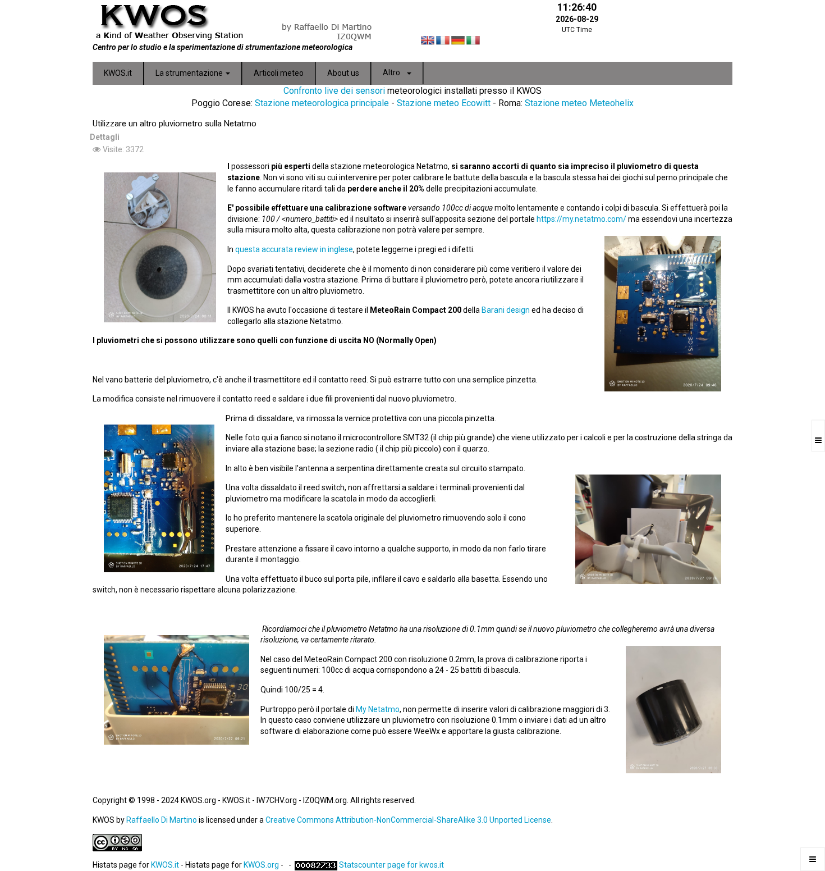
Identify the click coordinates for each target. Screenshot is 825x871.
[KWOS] (248, 21)
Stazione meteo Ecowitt (444, 103)
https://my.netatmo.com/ (581, 219)
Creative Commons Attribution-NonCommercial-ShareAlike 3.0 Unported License (408, 819)
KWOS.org (261, 864)
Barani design (506, 309)
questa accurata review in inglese (294, 249)
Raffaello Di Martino (161, 819)
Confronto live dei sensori (334, 90)
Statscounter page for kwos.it (391, 864)
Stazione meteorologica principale (322, 103)
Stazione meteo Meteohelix (579, 103)
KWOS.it (165, 864)
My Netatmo (378, 709)
